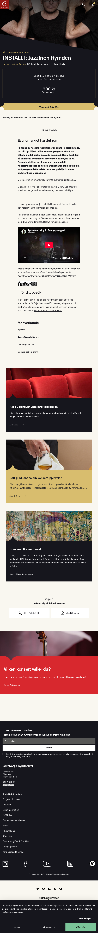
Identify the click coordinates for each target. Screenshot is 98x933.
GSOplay (7, 815)
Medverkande (49, 129)
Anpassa (47, 926)
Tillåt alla (80, 926)
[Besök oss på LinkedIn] (70, 864)
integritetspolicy (23, 756)
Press (5, 825)
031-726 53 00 (32, 612)
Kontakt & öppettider (12, 794)
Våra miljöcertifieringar (13, 851)
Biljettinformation (11, 809)
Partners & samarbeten (14, 820)
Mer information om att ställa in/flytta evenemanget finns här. (47, 179)
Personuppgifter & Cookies (16, 841)
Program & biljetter (12, 799)
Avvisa (17, 926)
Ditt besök (8, 804)
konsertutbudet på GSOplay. (50, 186)
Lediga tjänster (10, 846)
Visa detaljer (85, 918)
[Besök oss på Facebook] (25, 864)
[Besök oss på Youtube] (47, 864)
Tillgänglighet (9, 830)
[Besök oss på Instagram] (5, 864)
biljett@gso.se (72, 612)
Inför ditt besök (29, 292)
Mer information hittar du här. (48, 310)
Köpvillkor (7, 836)
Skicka (49, 747)
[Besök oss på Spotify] (92, 864)
